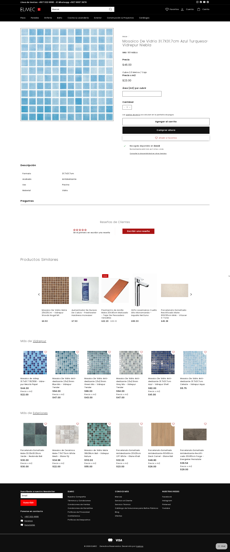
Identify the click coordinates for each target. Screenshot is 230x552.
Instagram (167, 500)
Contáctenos (74, 516)
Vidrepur (39, 341)
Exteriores (40, 413)
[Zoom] (67, 74)
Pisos (23, 17)
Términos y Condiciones (79, 500)
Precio (126, 59)
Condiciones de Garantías (80, 508)
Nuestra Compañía (77, 496)
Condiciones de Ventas (79, 504)
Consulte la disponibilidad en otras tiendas (148, 153)
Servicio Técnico (123, 504)
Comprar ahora (166, 130)
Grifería (48, 17)
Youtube (166, 508)
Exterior (98, 17)
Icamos (139, 546)
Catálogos (144, 17)
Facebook (167, 496)
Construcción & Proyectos (120, 17)
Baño (59, 17)
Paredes (35, 17)
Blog (117, 512)
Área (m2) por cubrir (134, 88)
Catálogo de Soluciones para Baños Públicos (136, 508)
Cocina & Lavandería (78, 17)
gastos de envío (133, 115)
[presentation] (39, 294)
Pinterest (166, 504)
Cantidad (128, 102)
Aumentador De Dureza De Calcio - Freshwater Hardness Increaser (84, 313)
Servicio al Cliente (123, 500)
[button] (166, 137)
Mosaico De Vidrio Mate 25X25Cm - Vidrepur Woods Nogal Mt (54, 313)
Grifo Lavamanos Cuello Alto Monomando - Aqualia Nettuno (144, 313)
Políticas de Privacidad (79, 512)
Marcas (118, 496)
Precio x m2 (129, 75)
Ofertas (118, 516)
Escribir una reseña (138, 231)
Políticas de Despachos (79, 519)
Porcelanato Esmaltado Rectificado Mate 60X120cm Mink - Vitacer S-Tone (174, 314)
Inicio (124, 37)
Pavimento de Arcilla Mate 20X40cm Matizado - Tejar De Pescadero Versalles (114, 314)
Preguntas (27, 201)
